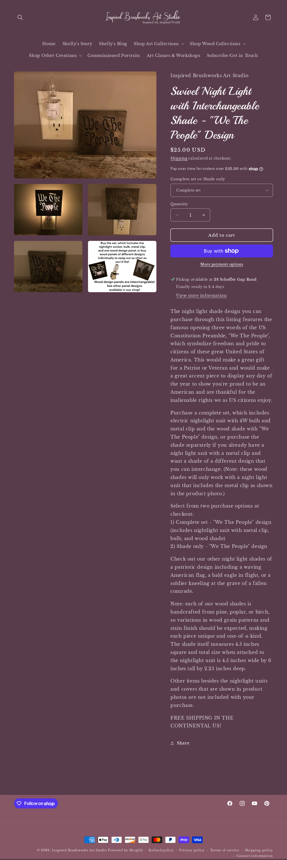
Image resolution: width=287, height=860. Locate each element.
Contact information (255, 856)
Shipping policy (259, 850)
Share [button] (183, 743)
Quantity (179, 204)
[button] (20, 17)
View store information (201, 295)
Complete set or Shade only (197, 179)
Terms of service (224, 850)
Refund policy (161, 850)
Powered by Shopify (125, 850)
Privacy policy (192, 850)
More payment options (221, 264)
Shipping (179, 158)
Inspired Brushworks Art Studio (79, 850)
